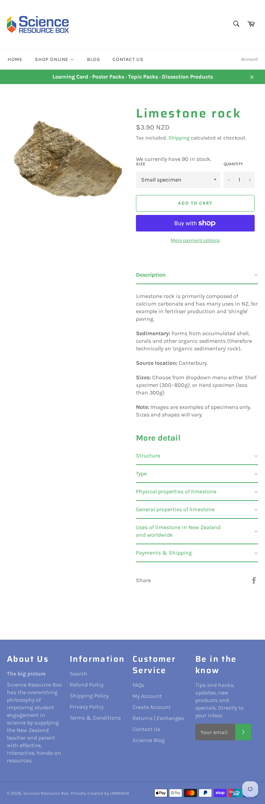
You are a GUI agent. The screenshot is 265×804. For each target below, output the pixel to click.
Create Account (151, 707)
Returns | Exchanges (158, 718)
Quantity (233, 164)
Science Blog (148, 740)
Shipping (178, 138)
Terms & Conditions (95, 717)
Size (140, 164)
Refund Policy (87, 684)
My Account (147, 696)
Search (78, 673)
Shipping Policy (89, 695)
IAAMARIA (119, 793)
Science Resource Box (46, 793)
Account (249, 59)
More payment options (195, 240)
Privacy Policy (87, 706)
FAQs (138, 685)
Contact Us (146, 729)
